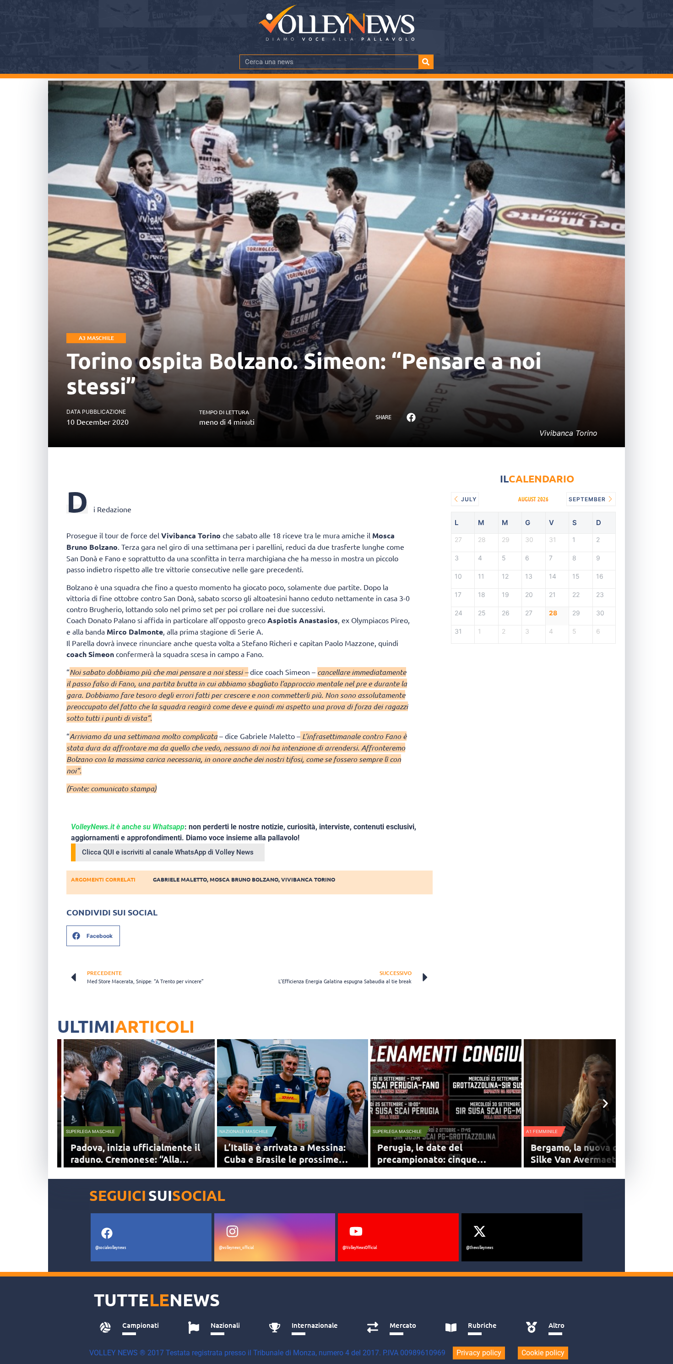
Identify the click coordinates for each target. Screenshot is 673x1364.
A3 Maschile (96, 338)
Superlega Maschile (90, 1131)
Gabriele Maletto (180, 879)
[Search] (425, 62)
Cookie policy (542, 1352)
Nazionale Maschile (243, 1131)
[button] (411, 417)
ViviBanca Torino (308, 879)
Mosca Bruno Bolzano (244, 879)
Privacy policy (478, 1352)
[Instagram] (232, 1231)
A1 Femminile (542, 1131)
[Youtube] (355, 1231)
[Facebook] (106, 1233)
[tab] (133, 1327)
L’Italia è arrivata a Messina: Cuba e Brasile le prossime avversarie (285, 1159)
